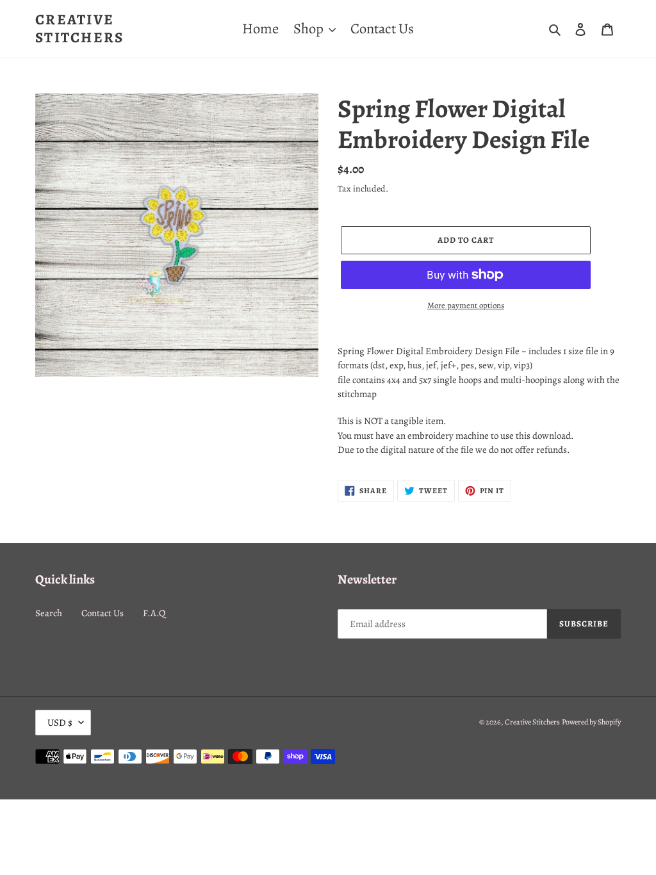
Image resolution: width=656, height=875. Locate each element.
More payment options (465, 305)
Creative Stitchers (79, 28)
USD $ (59, 722)
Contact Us (102, 613)
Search (48, 613)
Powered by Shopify (591, 722)
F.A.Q (154, 613)
